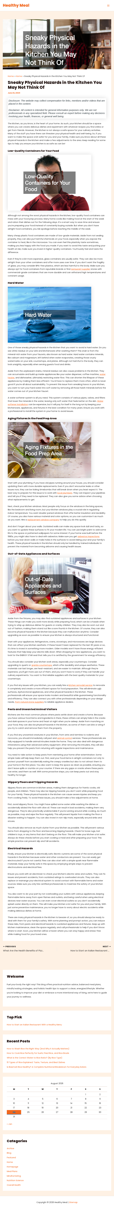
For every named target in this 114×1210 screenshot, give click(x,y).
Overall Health (14, 1185)
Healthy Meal (16, 5)
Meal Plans (12, 1171)
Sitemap (73, 1202)
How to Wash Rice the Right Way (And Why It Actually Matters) (38, 1048)
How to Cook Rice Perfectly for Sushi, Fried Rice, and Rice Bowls (38, 1053)
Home (10, 1162)
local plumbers (64, 493)
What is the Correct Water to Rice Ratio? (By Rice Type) (34, 1057)
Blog (9, 1153)
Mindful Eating (14, 1176)
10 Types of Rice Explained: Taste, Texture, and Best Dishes (36, 1062)
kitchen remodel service (80, 685)
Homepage (12, 1166)
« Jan (9, 1124)
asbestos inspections (88, 536)
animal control (64, 738)
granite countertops (41, 665)
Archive (10, 1148)
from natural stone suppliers (29, 702)
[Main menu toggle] (108, 6)
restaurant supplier (80, 269)
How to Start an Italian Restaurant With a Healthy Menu (34, 1024)
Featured (11, 1157)
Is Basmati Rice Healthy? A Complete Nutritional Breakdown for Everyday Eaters (46, 1067)
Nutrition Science (15, 1180)
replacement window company (43, 519)
